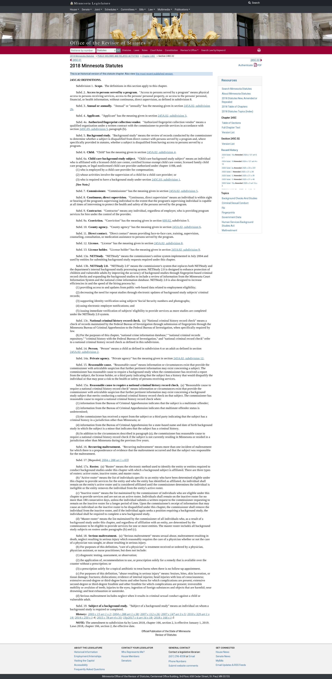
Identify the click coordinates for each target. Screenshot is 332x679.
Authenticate (245, 65)
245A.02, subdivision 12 (188, 358)
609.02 (166, 220)
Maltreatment (229, 230)
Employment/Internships (87, 656)
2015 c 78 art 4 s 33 (109, 617)
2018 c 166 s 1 (163, 617)
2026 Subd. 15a (228, 155)
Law (150, 9)
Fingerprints (228, 212)
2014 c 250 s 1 (84, 617)
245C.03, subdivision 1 (166, 179)
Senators (126, 660)
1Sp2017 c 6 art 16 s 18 (137, 617)
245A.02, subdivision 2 (84, 352)
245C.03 (255, 60)
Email (192, 656)
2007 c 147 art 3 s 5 (173, 614)
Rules (144, 50)
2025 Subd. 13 (228, 179)
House (73, 9)
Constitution (171, 50)
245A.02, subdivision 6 (186, 227)
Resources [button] (229, 80)
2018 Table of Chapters (234, 106)
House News (222, 652)
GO (118, 50)
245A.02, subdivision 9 (185, 249)
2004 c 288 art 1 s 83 (114, 460)
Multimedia (164, 9)
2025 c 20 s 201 (249, 168)
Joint (97, 9)
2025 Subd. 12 (228, 175)
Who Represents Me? (133, 652)
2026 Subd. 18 (228, 161)
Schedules (110, 9)
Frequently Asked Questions (89, 669)
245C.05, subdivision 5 (94, 129)
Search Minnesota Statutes (237, 88)
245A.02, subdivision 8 (168, 243)
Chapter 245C (148, 56)
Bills (141, 9)
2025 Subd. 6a (228, 168)
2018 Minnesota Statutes (82, 56)
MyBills (219, 660)
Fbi (223, 207)
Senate (86, 9)
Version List (228, 132)
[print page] (259, 50)
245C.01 (76, 60)
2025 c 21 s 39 (248, 175)
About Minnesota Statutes (236, 93)
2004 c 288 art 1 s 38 (126, 614)
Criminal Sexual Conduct (235, 203)
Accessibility (81, 665)
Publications (181, 9)
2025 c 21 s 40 (248, 179)
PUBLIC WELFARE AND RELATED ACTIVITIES (118, 56)
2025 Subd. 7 (227, 172)
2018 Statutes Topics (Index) (237, 111)
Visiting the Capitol (84, 660)
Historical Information (86, 652)
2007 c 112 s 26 (149, 614)
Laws (136, 50)
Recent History (229, 150)
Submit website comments (183, 665)
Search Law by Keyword (213, 50)
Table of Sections (231, 123)
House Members (130, 656)
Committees (128, 9)
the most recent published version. (154, 73)
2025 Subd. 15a (228, 183)
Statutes (126, 50)
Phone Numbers (177, 661)
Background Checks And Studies (239, 198)
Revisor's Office (189, 50)
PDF (259, 65)
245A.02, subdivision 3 (172, 115)
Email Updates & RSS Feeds (231, 665)
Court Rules (156, 50)
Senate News (223, 656)
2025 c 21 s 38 (247, 172)
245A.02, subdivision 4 (161, 152)
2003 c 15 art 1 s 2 (99, 614)
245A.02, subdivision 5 (183, 191)
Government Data (231, 217)
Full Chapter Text (231, 127)
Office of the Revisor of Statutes (108, 42)
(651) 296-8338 (177, 656)
